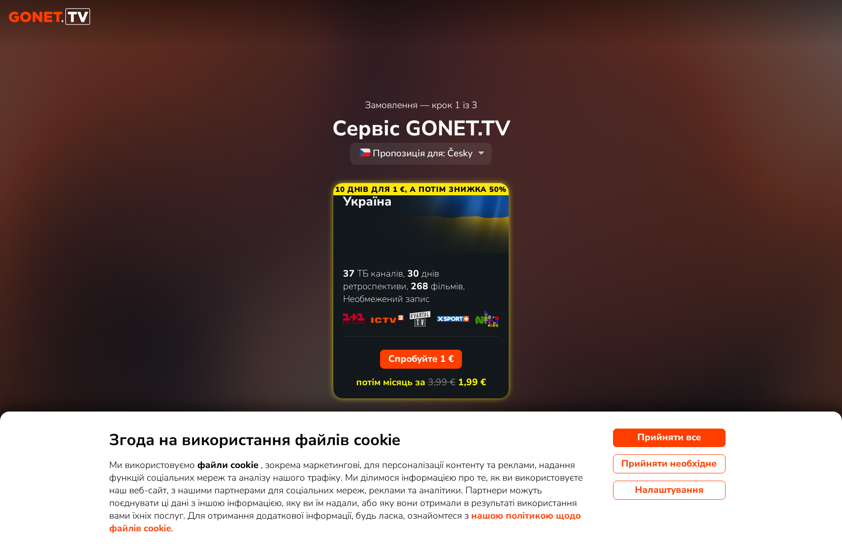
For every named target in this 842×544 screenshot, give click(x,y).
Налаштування (669, 490)
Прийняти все (669, 437)
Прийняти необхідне (669, 463)
